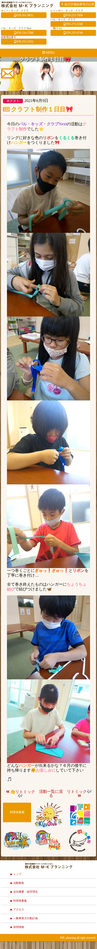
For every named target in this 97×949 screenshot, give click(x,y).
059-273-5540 (74, 24)
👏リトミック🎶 (22, 794)
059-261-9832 (24, 15)
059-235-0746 (74, 33)
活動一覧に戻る (51, 793)
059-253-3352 (24, 41)
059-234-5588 (24, 33)
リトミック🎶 (79, 791)
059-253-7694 (74, 15)
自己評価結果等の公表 (79, 4)
